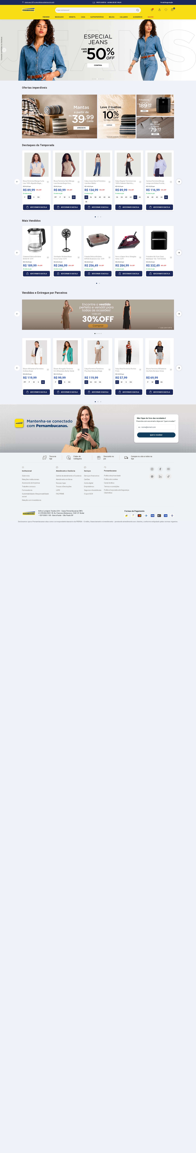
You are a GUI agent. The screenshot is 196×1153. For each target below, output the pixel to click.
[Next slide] (192, 50)
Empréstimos (89, 486)
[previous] (17, 181)
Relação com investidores (31, 500)
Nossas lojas (61, 483)
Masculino (59, 17)
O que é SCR (88, 494)
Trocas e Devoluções (64, 486)
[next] (179, 181)
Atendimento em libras (64, 479)
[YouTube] (168, 469)
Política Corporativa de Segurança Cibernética (116, 491)
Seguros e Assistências (92, 490)
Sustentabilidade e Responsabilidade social (35, 495)
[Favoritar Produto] (48, 182)
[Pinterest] (152, 476)
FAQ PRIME (60, 494)
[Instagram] (152, 469)
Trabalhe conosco (29, 486)
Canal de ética (109, 483)
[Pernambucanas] (28, 9)
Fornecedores (27, 490)
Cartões (87, 479)
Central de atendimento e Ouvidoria (68, 476)
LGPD (58, 490)
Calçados (124, 17)
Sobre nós (26, 476)
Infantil (72, 17)
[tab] (92, 78)
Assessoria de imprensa (31, 483)
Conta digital (88, 483)
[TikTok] (168, 476)
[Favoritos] (166, 10)
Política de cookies (111, 479)
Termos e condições (111, 486)
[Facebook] (160, 469)
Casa (83, 17)
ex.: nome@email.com (147, 427)
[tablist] (98, 215)
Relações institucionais (30, 479)
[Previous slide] (4, 50)
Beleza (111, 17)
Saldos (150, 17)
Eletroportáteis (97, 17)
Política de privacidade (112, 476)
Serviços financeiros (91, 476)
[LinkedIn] (160, 476)
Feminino (46, 17)
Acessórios (137, 17)
